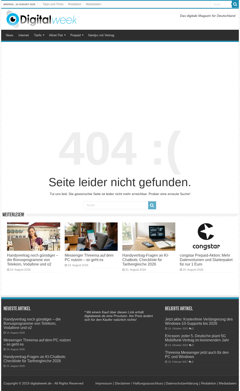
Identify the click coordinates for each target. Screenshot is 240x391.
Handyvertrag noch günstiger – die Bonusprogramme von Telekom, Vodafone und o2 (32, 259)
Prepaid (75, 35)
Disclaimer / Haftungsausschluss (139, 383)
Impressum (103, 383)
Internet (24, 35)
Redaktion (74, 4)
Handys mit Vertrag (101, 35)
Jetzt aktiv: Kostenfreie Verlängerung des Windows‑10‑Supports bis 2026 (199, 321)
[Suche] (235, 4)
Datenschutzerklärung (182, 383)
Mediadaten (93, 4)
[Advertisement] (120, 80)
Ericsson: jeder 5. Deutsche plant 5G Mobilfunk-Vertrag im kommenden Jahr (197, 338)
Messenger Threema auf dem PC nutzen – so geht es (89, 257)
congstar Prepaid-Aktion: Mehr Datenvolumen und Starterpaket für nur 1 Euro (206, 259)
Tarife (37, 35)
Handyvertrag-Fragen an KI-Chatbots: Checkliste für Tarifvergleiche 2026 (145, 259)
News (9, 35)
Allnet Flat (56, 35)
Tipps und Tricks (53, 4)
